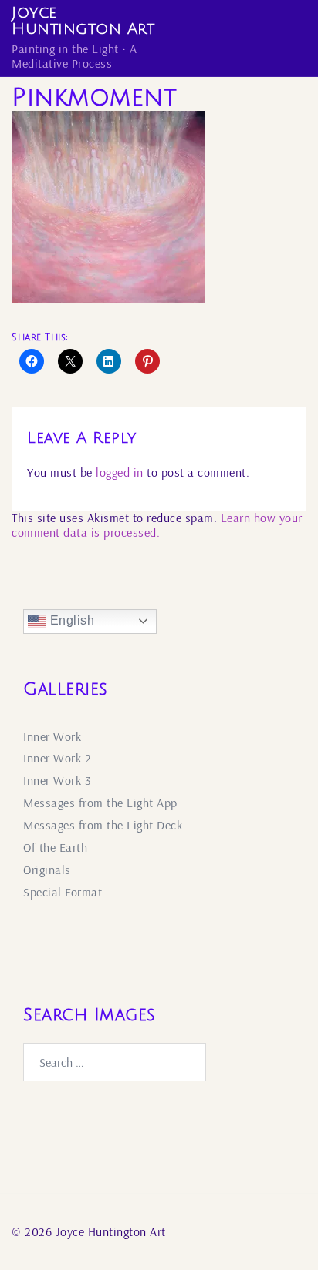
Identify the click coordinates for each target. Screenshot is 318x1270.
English (70, 620)
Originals (47, 869)
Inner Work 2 (57, 758)
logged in (120, 472)
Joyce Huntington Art (83, 21)
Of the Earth (55, 847)
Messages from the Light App (100, 802)
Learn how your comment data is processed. (157, 525)
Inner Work (52, 736)
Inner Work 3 (57, 780)
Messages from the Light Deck (102, 825)
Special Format (62, 892)
